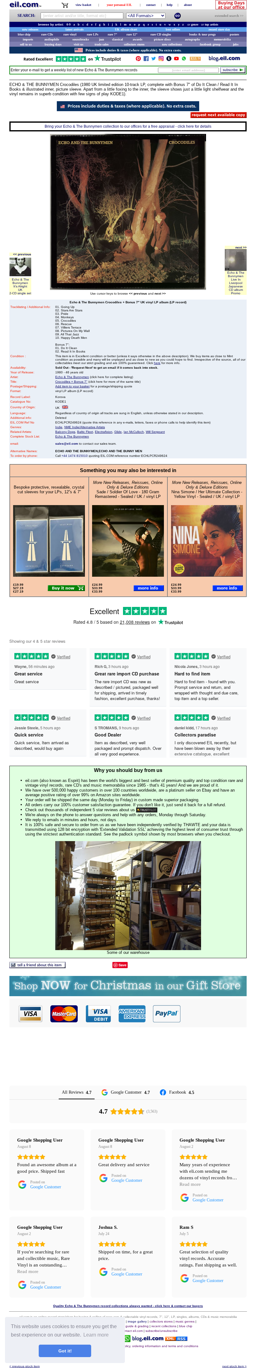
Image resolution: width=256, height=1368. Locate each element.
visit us (78, 44)
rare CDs (47, 34)
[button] (213, 1014)
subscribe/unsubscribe (161, 1330)
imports (28, 39)
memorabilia (222, 39)
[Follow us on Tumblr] (168, 60)
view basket (83, 5)
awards (137, 39)
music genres (184, 1321)
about (188, 5)
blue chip (24, 34)
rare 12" (132, 34)
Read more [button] (190, 1184)
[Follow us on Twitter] (153, 60)
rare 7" (112, 34)
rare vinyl (69, 34)
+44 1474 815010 (75, 455)
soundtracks (80, 39)
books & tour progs (202, 34)
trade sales (102, 44)
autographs (192, 39)
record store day (219, 29)
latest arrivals (75, 29)
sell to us (26, 44)
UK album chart (126, 29)
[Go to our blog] (224, 60)
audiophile (51, 39)
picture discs (162, 39)
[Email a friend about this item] (37, 966)
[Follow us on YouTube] (176, 60)
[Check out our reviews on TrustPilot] (146, 809)
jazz (101, 39)
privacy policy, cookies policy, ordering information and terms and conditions (144, 1346)
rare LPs (92, 34)
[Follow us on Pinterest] (138, 60)
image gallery (137, 1321)
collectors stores (134, 44)
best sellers (173, 29)
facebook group (210, 44)
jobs (236, 44)
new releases (30, 29)
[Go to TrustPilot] (72, 61)
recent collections (163, 1326)
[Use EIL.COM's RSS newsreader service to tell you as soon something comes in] (176, 1339)
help (170, 5)
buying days (53, 44)
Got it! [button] (65, 1350)
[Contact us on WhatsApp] (183, 60)
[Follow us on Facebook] (146, 60)
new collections (172, 44)
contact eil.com (132, 1330)
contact (150, 5)
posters (234, 34)
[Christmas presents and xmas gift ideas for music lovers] (128, 994)
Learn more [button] (96, 1334)
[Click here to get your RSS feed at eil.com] (195, 59)
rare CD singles (160, 34)
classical (117, 39)
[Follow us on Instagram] (161, 60)
